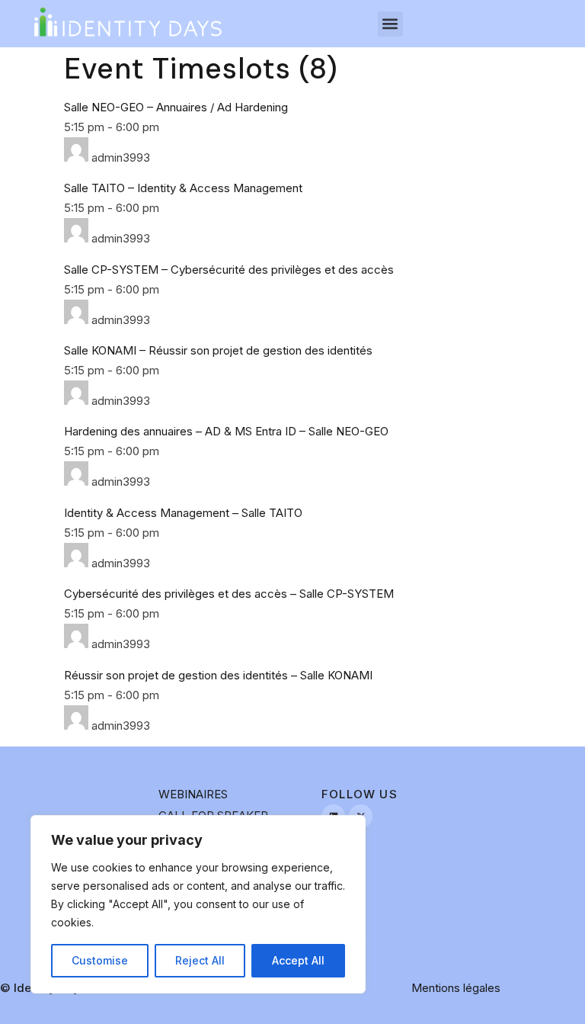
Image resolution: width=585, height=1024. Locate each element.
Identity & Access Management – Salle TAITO (183, 513)
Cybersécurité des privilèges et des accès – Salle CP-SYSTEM (229, 593)
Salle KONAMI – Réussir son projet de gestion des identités (218, 350)
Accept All (298, 960)
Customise (100, 960)
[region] (198, 904)
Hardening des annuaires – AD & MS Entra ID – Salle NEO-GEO (226, 431)
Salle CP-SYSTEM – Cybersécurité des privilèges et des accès (229, 269)
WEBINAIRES (193, 794)
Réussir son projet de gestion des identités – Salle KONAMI (218, 675)
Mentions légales (455, 988)
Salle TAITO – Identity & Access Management (183, 188)
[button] (390, 24)
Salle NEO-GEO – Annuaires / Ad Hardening (176, 107)
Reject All (200, 960)
